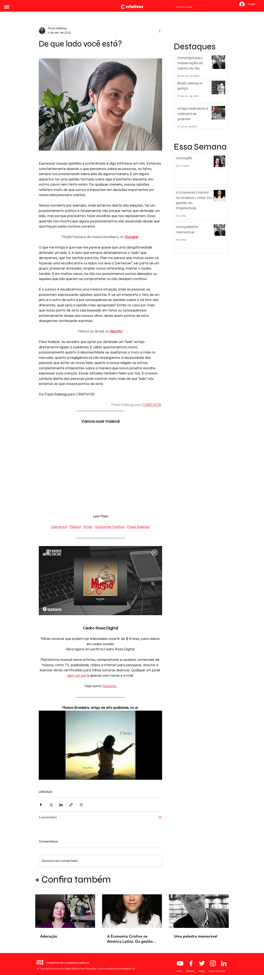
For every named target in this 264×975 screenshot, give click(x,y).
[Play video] (100, 580)
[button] (6, 7)
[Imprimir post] (81, 805)
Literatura (45, 791)
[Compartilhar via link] (71, 805)
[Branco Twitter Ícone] (202, 963)
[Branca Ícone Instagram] (213, 963)
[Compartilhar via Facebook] (41, 805)
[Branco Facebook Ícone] (191, 963)
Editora (190, 971)
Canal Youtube (217, 971)
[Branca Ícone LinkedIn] (224, 963)
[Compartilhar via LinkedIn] (61, 805)
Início (179, 971)
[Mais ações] (159, 30)
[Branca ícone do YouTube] (180, 963)
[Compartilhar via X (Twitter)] (51, 805)
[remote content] (100, 463)
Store (201, 971)
